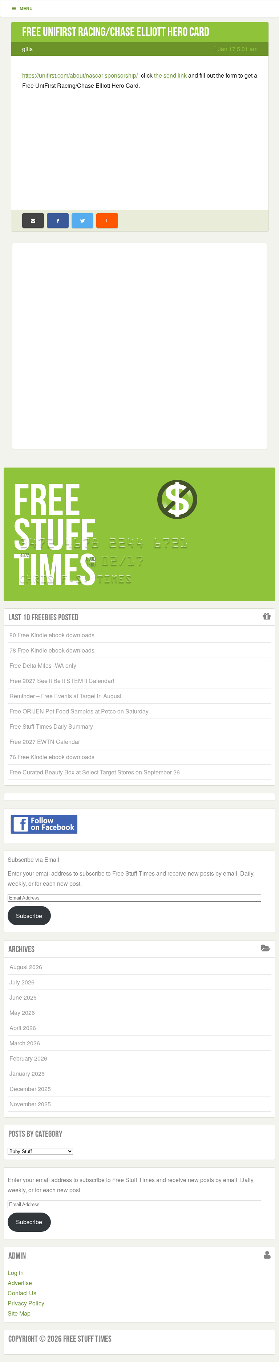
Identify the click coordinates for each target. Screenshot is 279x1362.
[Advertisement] (140, 145)
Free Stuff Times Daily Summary (51, 726)
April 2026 (22, 1028)
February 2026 (28, 1058)
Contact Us (22, 1293)
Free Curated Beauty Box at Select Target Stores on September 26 (94, 772)
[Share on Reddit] (107, 220)
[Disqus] (139, 344)
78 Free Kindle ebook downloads (51, 650)
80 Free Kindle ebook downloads (51, 635)
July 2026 (22, 982)
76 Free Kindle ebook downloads (51, 757)
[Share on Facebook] (58, 220)
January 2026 (27, 1073)
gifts (27, 49)
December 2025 (30, 1089)
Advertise (20, 1283)
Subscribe (29, 916)
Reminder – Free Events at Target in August (65, 696)
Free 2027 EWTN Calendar (44, 741)
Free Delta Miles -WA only (42, 665)
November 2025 (30, 1104)
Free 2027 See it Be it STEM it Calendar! (61, 680)
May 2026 (22, 1012)
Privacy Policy (26, 1303)
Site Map (19, 1313)
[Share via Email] (33, 220)
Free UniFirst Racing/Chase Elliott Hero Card (115, 31)
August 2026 (25, 967)
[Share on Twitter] (82, 220)
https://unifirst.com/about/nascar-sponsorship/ (80, 75)
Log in (16, 1272)
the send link (170, 75)
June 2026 (23, 997)
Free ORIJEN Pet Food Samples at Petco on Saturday (79, 711)
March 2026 (24, 1043)
